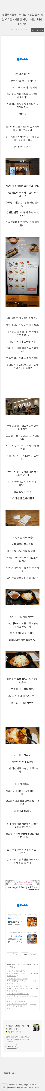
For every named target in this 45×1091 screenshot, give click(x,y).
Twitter (17, 1088)
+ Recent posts (8, 1073)
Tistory (20, 1085)
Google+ (37, 1088)
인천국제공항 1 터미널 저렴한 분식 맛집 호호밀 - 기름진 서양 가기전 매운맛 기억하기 (22, 19)
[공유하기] (13, 954)
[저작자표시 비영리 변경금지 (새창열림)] (33, 954)
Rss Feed (9, 1088)
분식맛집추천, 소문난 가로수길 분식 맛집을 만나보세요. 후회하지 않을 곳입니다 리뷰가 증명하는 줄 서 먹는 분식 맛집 (15, 923)
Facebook (23, 1088)
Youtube (30, 1088)
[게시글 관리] (16, 954)
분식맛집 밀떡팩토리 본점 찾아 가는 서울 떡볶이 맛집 (15, 918)
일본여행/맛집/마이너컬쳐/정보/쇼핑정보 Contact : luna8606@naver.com (18, 1039)
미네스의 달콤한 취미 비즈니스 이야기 (17, 1027)
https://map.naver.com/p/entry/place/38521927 (19, 932)
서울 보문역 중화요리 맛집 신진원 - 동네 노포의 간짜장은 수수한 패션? (17, 973)
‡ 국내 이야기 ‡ (27, 964)
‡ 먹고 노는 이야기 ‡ (14, 964)
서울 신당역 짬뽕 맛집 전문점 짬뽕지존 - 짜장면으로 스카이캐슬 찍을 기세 (17, 988)
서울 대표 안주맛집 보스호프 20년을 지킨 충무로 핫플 (15, 936)
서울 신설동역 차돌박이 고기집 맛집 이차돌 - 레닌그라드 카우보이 (18, 996)
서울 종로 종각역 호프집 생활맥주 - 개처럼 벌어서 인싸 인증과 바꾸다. (17, 981)
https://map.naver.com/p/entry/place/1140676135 (19, 915)
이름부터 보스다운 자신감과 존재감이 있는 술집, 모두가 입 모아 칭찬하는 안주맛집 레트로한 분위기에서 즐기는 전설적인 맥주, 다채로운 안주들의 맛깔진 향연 (15, 940)
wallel (34, 1085)
